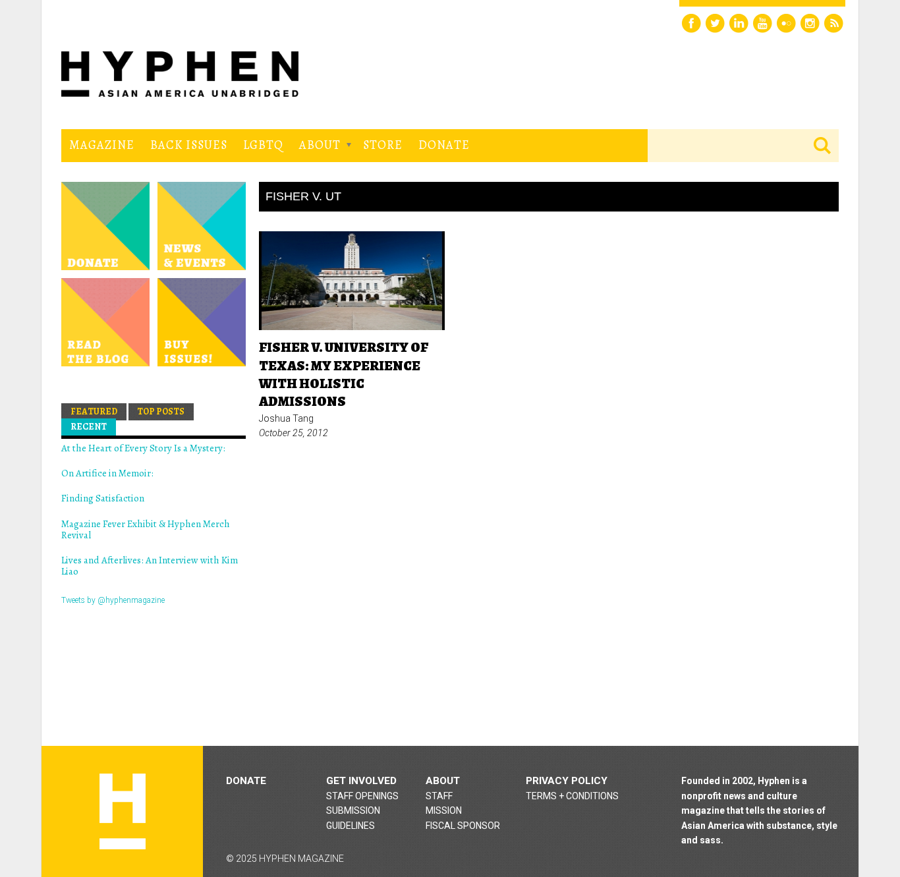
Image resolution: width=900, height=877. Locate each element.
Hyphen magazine (122, 811)
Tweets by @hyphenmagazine (113, 600)
